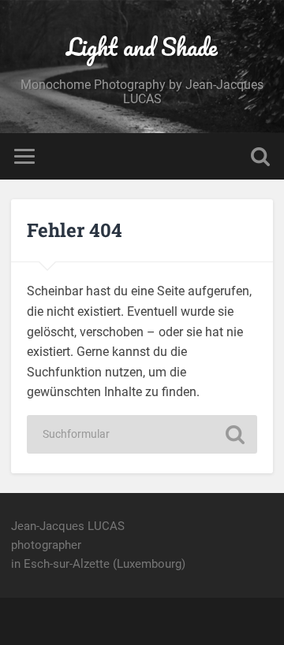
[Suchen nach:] (141, 434)
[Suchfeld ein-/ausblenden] (260, 156)
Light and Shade (142, 47)
